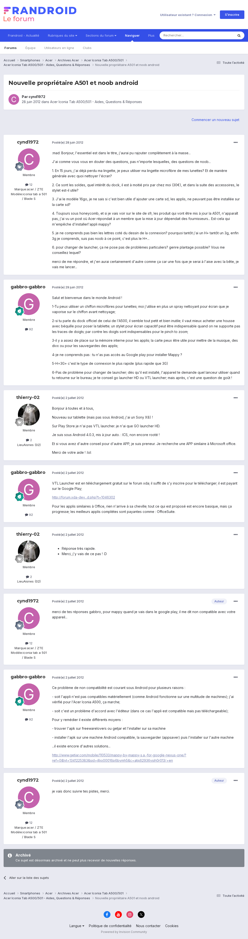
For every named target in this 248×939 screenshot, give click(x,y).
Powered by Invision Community (124, 932)
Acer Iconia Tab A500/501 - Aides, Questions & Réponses (96, 102)
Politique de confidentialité (110, 926)
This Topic (219, 35)
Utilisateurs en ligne (59, 48)
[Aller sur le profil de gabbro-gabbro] (29, 304)
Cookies (171, 926)
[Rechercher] (239, 35)
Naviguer (132, 35)
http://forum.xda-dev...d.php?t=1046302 (83, 497)
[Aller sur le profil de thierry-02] (29, 415)
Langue (76, 926)
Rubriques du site (61, 35)
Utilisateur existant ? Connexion (187, 15)
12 (30, 184)
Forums (10, 48)
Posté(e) (67, 142)
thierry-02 (28, 397)
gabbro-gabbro (28, 287)
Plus (151, 35)
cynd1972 (37, 97)
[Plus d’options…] (235, 143)
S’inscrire (232, 14)
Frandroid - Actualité (23, 35)
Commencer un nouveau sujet (215, 120)
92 (30, 329)
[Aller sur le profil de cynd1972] (13, 99)
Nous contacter (148, 926)
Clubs (87, 48)
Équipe (30, 48)
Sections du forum (100, 35)
